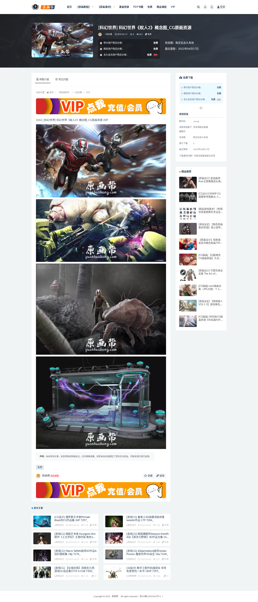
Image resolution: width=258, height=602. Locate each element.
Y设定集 (108, 34)
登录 (222, 7)
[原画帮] (100, 34)
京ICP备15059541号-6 (150, 596)
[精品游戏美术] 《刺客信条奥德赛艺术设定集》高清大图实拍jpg (211, 212)
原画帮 (50, 475)
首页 (69, 7)
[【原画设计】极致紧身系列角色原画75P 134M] (188, 247)
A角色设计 (59, 525)
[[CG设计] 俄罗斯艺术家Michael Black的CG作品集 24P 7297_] (42, 522)
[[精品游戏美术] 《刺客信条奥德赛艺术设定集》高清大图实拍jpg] (188, 216)
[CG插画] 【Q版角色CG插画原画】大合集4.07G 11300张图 (210, 258)
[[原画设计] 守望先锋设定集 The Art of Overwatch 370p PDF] (188, 278)
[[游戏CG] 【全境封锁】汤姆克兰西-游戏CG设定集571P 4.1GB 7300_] (42, 578)
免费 (149, 7)
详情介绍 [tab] (44, 79)
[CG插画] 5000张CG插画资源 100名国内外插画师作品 (211, 320)
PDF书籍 (138, 7)
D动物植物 (131, 576)
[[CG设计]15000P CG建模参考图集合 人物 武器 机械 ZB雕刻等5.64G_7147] (188, 197)
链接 (161, 476)
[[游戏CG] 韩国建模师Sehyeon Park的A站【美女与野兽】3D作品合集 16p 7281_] (114, 538)
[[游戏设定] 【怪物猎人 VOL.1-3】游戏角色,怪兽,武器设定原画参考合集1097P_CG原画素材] (188, 306)
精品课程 (162, 7)
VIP (173, 7)
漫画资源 (124, 7)
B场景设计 (131, 559)
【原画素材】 (64, 92)
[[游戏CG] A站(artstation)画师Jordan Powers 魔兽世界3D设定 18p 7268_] (114, 554)
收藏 (150, 476)
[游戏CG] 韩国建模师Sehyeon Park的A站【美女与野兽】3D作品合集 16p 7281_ (147, 537)
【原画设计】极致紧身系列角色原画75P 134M (210, 243)
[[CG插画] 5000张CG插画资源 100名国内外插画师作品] (188, 324)
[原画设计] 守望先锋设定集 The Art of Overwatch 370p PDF (211, 273)
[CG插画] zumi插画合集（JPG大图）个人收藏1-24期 (210, 289)
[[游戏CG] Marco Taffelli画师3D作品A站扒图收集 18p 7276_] (42, 561)
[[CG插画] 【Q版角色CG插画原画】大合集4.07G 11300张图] (188, 262)
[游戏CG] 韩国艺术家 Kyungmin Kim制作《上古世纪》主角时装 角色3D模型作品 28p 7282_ (74, 537)
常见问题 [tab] (63, 79)
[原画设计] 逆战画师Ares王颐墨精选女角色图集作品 (210, 181)
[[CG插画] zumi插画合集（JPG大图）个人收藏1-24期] (188, 293)
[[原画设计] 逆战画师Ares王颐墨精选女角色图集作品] (188, 185)
